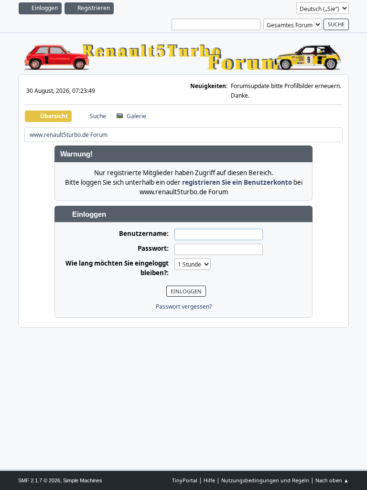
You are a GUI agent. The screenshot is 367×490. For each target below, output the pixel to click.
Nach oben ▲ (332, 480)
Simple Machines (82, 480)
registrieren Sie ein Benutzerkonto (237, 182)
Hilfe (209, 480)
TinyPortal (184, 480)
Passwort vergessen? (184, 306)
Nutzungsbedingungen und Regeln (265, 480)
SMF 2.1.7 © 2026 (39, 480)
